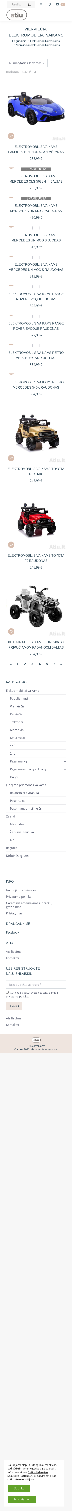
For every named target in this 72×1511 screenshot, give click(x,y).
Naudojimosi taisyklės (21, 890)
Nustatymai (22, 1499)
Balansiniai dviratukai (25, 793)
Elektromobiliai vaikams (22, 691)
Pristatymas (14, 913)
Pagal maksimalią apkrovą (28, 769)
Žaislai (10, 816)
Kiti (12, 840)
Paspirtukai (17, 801)
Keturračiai (17, 738)
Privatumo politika (18, 896)
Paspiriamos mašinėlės (26, 808)
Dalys (14, 777)
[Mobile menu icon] (60, 15)
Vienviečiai (17, 706)
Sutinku (19, 1488)
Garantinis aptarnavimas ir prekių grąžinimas (29, 905)
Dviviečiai (16, 714)
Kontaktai (12, 958)
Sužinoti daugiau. (38, 1472)
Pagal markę (18, 761)
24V (12, 753)
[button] (11, 136)
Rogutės (11, 848)
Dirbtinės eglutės (17, 856)
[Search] (29, 4)
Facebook (12, 932)
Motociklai (17, 730)
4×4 (12, 746)
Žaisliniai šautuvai (22, 832)
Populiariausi (19, 698)
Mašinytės (17, 824)
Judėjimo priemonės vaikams (26, 785)
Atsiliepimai (14, 952)
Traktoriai (16, 722)
